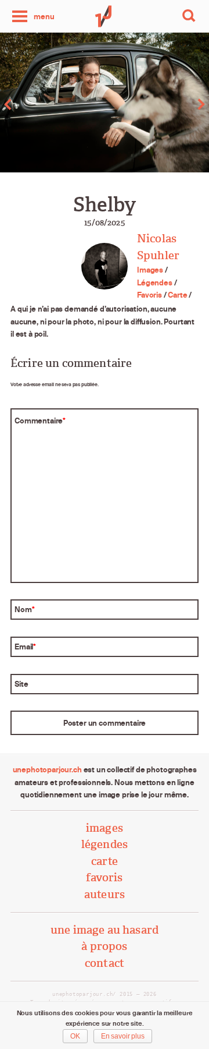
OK (75, 1036)
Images (150, 269)
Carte (177, 294)
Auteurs (104, 894)
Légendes (154, 282)
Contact (104, 963)
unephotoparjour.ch (47, 769)
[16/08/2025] (157, 104)
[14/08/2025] (52, 104)
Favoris (149, 294)
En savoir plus (123, 1036)
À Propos (104, 946)
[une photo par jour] (104, 16)
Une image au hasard (104, 930)
